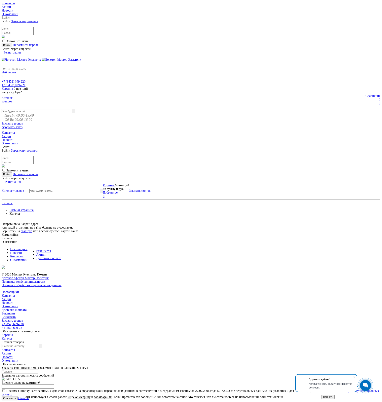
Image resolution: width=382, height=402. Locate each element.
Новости (16, 252)
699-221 (13, 85)
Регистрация (12, 52)
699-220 (13, 81)
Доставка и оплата (48, 258)
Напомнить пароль (25, 45)
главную (26, 231)
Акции (41, 254)
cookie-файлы (103, 397)
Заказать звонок (12, 123)
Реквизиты (43, 251)
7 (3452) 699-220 (13, 324)
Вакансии (8, 313)
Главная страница (22, 210)
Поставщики (18, 249)
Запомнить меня (17, 41)
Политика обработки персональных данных (31, 285)
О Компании (18, 260)
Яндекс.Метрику (79, 397)
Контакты (16, 256)
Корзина (8, 88)
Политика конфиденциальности (23, 281)
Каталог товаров (7, 99)
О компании (10, 306)
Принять (328, 396)
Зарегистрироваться (24, 21)
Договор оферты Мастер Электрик (25, 278)
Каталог (7, 203)
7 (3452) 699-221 (13, 327)
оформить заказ (12, 127)
